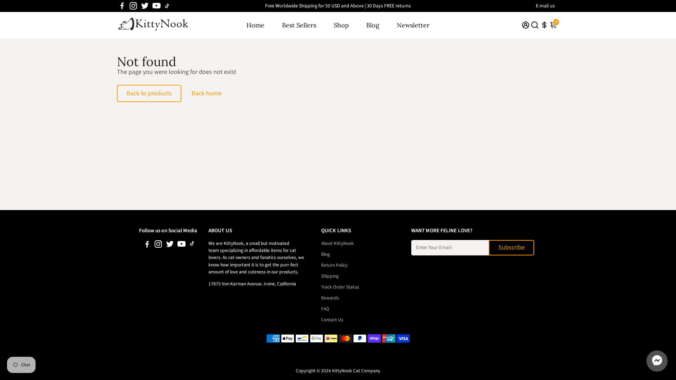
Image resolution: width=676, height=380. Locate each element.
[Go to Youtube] (156, 6)
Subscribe (511, 247)
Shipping (330, 276)
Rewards (330, 297)
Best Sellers (299, 25)
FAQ (325, 308)
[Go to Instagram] (133, 6)
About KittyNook (337, 243)
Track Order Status (340, 287)
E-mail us (545, 6)
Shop (341, 25)
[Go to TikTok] (167, 6)
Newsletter (413, 25)
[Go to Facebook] (122, 6)
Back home (206, 93)
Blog (372, 25)
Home (255, 25)
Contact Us (332, 319)
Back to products (149, 93)
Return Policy (334, 265)
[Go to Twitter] (144, 6)
